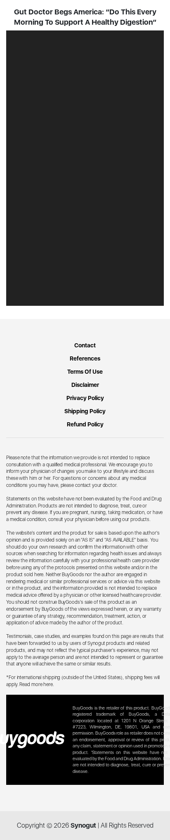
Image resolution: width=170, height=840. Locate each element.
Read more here (36, 684)
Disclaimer (85, 385)
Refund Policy (85, 424)
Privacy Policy (85, 398)
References (85, 358)
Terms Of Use (85, 371)
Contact (85, 345)
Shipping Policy (85, 411)
